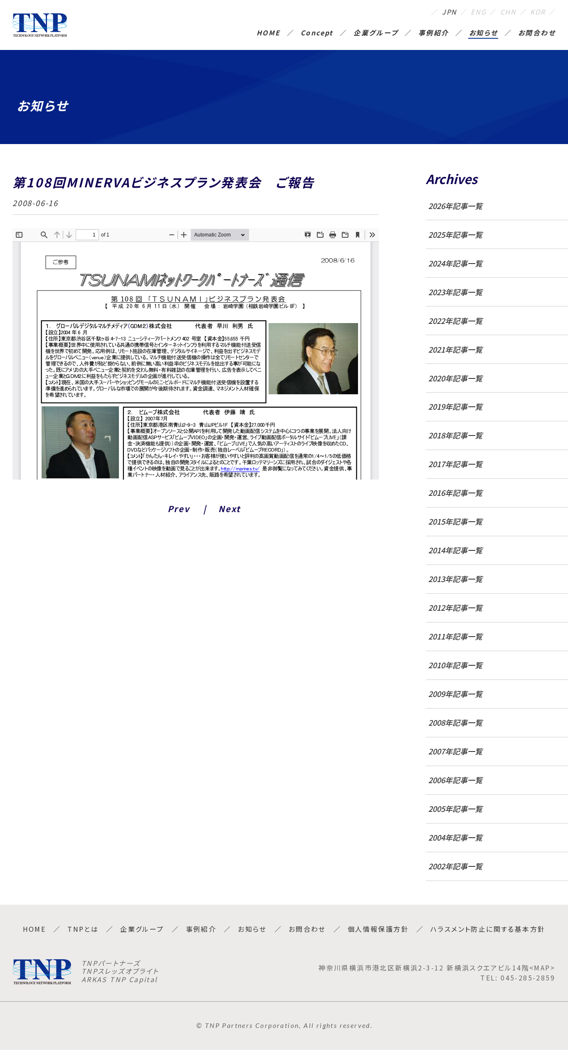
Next (229, 509)
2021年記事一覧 (455, 349)
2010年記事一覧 (455, 665)
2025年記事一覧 (455, 234)
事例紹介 (433, 33)
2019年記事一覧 (455, 406)
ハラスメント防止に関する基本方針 (487, 929)
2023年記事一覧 (455, 292)
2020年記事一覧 (455, 378)
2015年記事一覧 (455, 521)
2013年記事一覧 (455, 579)
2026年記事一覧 (455, 205)
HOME (269, 33)
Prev (179, 509)
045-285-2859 (528, 978)
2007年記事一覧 (455, 751)
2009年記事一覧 (455, 693)
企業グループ (375, 33)
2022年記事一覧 (455, 320)
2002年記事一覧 (455, 866)
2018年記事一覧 (455, 435)
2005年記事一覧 (455, 808)
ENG (478, 11)
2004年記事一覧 (455, 837)
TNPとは (83, 929)
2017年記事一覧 (455, 464)
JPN (449, 11)
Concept (317, 33)
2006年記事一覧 (455, 780)
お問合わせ (537, 33)
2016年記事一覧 (455, 492)
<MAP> (542, 968)
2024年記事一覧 (455, 263)
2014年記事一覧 (455, 550)
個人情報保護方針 (378, 929)
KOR (538, 11)
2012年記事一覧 (455, 607)
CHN (508, 11)
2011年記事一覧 (455, 636)
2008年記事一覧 (455, 722)
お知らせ (483, 33)
